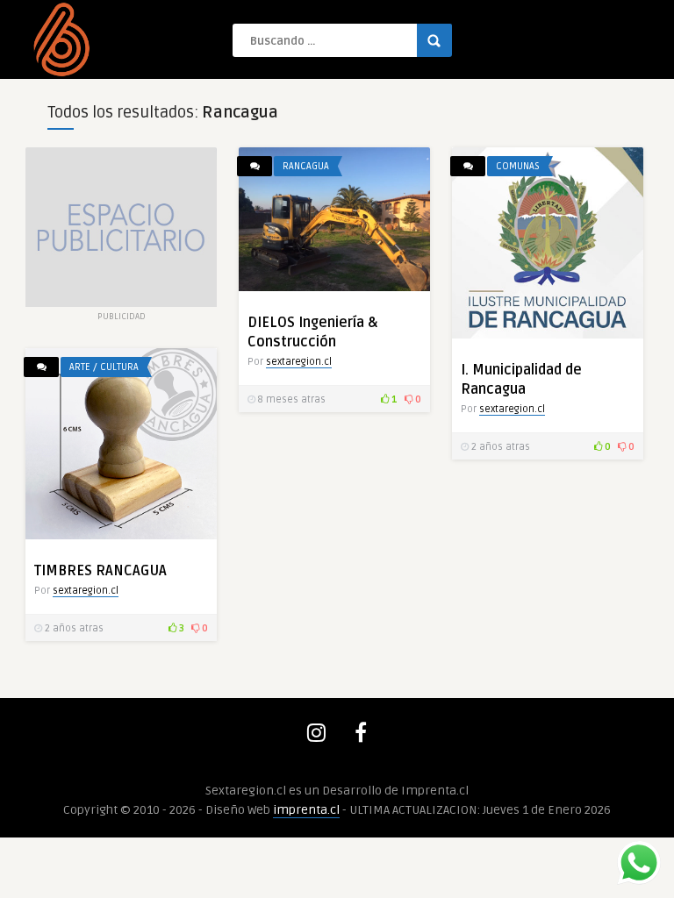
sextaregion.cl (299, 361)
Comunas (518, 166)
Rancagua (306, 166)
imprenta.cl (306, 809)
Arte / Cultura (104, 367)
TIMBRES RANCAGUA (100, 571)
